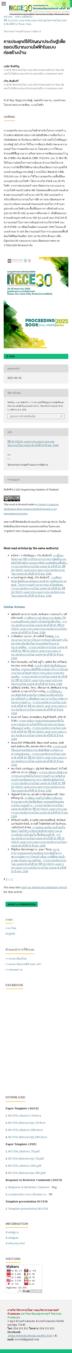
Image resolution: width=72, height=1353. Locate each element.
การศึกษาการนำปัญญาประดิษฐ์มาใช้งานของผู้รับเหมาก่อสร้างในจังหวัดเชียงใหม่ (38, 619)
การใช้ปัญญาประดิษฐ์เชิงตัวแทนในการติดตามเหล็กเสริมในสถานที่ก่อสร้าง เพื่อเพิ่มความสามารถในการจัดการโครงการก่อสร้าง (39, 696)
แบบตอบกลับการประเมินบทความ (27, 1194)
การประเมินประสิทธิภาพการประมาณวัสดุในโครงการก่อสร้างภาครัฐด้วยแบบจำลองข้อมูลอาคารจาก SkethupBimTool (39, 775)
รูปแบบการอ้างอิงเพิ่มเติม (23, 416)
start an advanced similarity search (44, 887)
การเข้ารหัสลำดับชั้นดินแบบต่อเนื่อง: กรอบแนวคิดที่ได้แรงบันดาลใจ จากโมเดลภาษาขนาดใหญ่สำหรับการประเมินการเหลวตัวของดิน (39, 671)
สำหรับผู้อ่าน (12, 1232)
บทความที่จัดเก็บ (23, 16)
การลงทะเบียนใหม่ (16, 958)
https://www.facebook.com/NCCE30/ (29, 1335)
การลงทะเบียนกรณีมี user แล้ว (23, 964)
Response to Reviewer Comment (28, 1187)
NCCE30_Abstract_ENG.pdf (24, 1165)
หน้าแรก (8, 16)
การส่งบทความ (14, 969)
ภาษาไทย (11, 928)
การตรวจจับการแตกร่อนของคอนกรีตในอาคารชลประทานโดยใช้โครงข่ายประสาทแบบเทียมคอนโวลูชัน (38, 724)
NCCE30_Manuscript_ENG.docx (27, 1137)
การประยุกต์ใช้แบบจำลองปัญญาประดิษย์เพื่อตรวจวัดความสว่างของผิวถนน (39, 750)
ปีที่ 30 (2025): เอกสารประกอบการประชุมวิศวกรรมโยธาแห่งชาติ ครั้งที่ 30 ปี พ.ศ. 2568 (35, 22)
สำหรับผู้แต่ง (12, 1238)
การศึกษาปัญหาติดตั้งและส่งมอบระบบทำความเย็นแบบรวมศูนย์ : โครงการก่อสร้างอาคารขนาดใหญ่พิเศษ (38, 581)
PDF (12, 356)
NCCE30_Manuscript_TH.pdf (26, 1158)
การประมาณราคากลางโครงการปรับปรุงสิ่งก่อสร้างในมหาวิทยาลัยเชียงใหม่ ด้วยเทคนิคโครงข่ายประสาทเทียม (39, 641)
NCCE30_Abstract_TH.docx (24, 1115)
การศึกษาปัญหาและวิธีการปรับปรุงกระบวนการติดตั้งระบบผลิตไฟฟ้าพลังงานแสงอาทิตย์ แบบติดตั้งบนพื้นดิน (39, 559)
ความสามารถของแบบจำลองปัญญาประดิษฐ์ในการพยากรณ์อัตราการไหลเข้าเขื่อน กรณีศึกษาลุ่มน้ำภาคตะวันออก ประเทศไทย (38, 855)
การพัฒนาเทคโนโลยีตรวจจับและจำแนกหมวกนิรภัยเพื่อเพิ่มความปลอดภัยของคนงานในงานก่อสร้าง (37, 801)
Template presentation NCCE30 (28, 1208)
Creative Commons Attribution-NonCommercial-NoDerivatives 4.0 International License (31, 509)
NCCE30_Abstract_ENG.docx (25, 1130)
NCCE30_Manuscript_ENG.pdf (26, 1173)
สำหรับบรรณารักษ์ (15, 1243)
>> (11, 879)
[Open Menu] (3, 3)
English (10, 933)
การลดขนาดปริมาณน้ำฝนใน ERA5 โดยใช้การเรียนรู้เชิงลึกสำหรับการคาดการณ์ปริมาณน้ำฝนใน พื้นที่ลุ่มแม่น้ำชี (38, 830)
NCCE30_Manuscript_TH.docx (26, 1122)
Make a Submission (21, 904)
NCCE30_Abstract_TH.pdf (24, 1151)
